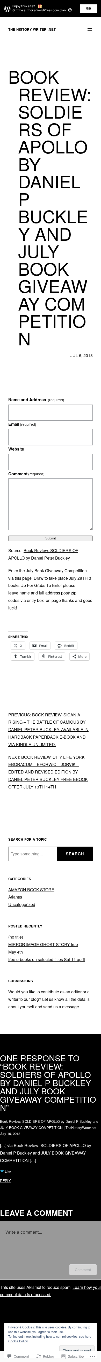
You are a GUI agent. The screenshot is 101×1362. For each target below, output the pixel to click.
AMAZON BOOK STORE (31, 890)
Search (75, 854)
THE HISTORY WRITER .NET (32, 29)
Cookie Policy (18, 1341)
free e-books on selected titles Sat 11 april (46, 959)
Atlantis (15, 897)
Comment (26, 474)
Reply (5, 1180)
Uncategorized (21, 904)
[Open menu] (89, 29)
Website (16, 449)
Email (22, 424)
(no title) (15, 937)
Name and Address (36, 400)
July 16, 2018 (10, 1133)
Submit (50, 538)
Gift (88, 8)
